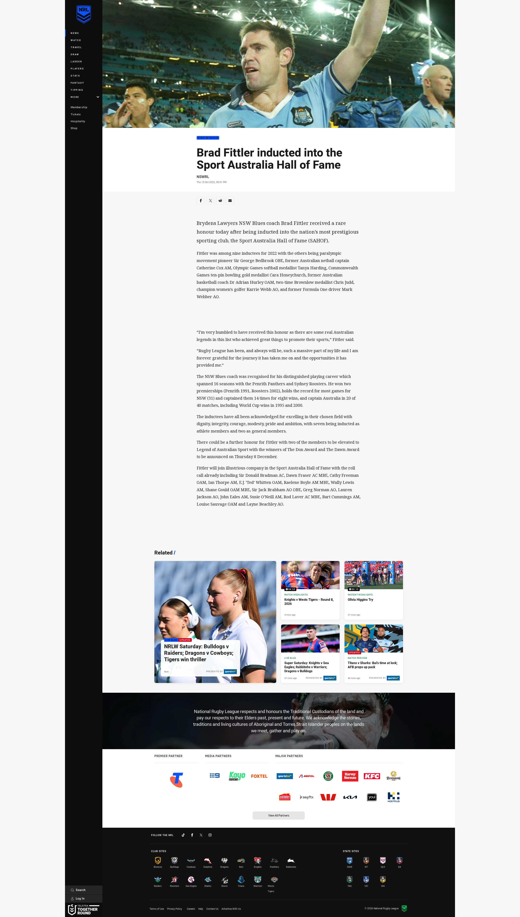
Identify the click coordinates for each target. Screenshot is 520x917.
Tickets (76, 114)
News (75, 33)
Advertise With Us (231, 908)
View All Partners (278, 815)
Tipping (77, 89)
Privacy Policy (174, 908)
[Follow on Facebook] (192, 835)
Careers (191, 908)
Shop (74, 128)
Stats (75, 75)
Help (200, 908)
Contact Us (212, 908)
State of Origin (208, 138)
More (75, 96)
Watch (76, 40)
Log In (80, 898)
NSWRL (203, 176)
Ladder (76, 61)
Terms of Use (157, 908)
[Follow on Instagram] (210, 835)
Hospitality (78, 121)
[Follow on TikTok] (183, 835)
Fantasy (77, 82)
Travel (76, 47)
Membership (79, 107)
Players (77, 68)
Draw (75, 54)
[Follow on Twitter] (201, 835)
